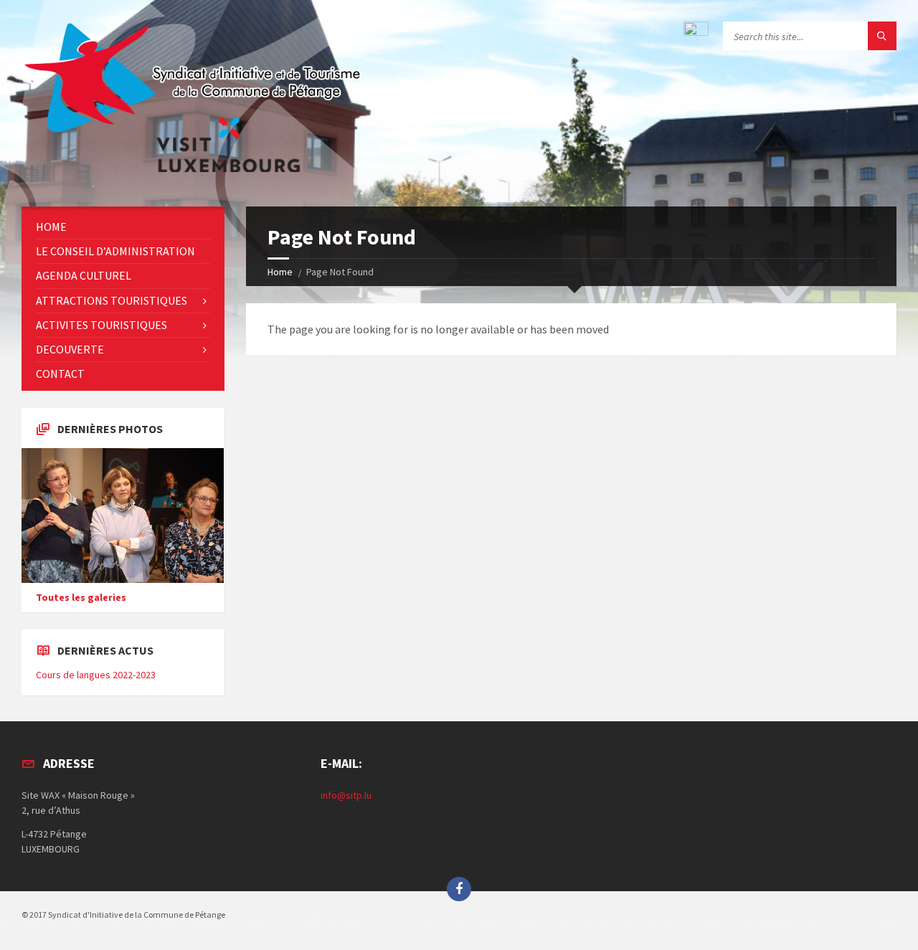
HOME (51, 226)
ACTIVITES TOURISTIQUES (101, 325)
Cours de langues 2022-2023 (96, 674)
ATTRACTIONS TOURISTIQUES (111, 300)
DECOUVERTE (70, 349)
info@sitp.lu (346, 795)
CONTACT (60, 373)
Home (280, 271)
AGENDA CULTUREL (83, 275)
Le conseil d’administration (115, 251)
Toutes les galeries (81, 597)
